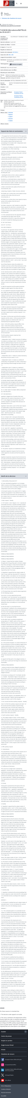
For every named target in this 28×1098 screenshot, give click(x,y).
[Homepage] (0, 24)
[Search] (16, 3)
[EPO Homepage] (9, 4)
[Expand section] (25, 1031)
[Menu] (21, 3)
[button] (14, 131)
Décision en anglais (17, 64)
